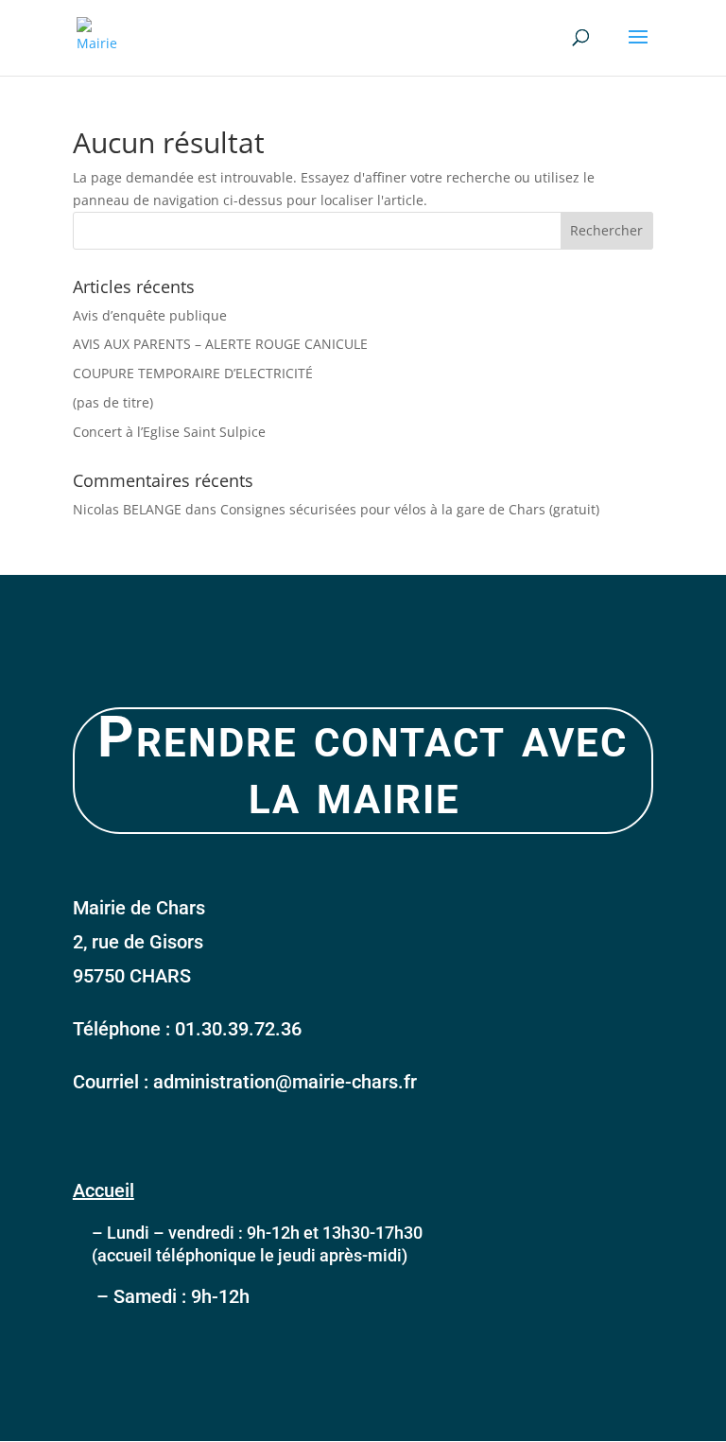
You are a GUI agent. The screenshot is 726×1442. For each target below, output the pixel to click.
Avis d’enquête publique (150, 315)
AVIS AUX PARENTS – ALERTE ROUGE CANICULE (220, 344)
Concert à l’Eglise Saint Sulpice (169, 432)
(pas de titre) (113, 402)
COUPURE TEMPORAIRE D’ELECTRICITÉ (193, 373)
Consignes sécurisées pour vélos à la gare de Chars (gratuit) (409, 509)
